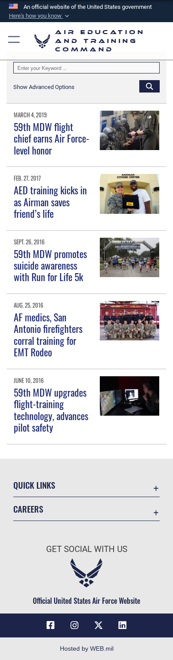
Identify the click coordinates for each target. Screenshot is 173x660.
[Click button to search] (149, 86)
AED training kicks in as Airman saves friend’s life (50, 201)
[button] (40, 16)
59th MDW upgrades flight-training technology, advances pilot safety (51, 409)
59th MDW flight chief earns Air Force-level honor (51, 138)
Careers (28, 508)
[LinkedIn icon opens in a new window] (122, 625)
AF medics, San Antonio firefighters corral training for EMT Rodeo (48, 334)
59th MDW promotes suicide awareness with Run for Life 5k (50, 265)
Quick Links (34, 485)
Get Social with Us (86, 549)
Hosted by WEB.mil (87, 648)
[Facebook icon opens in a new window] (50, 625)
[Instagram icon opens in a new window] (74, 625)
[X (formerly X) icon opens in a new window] (98, 625)
